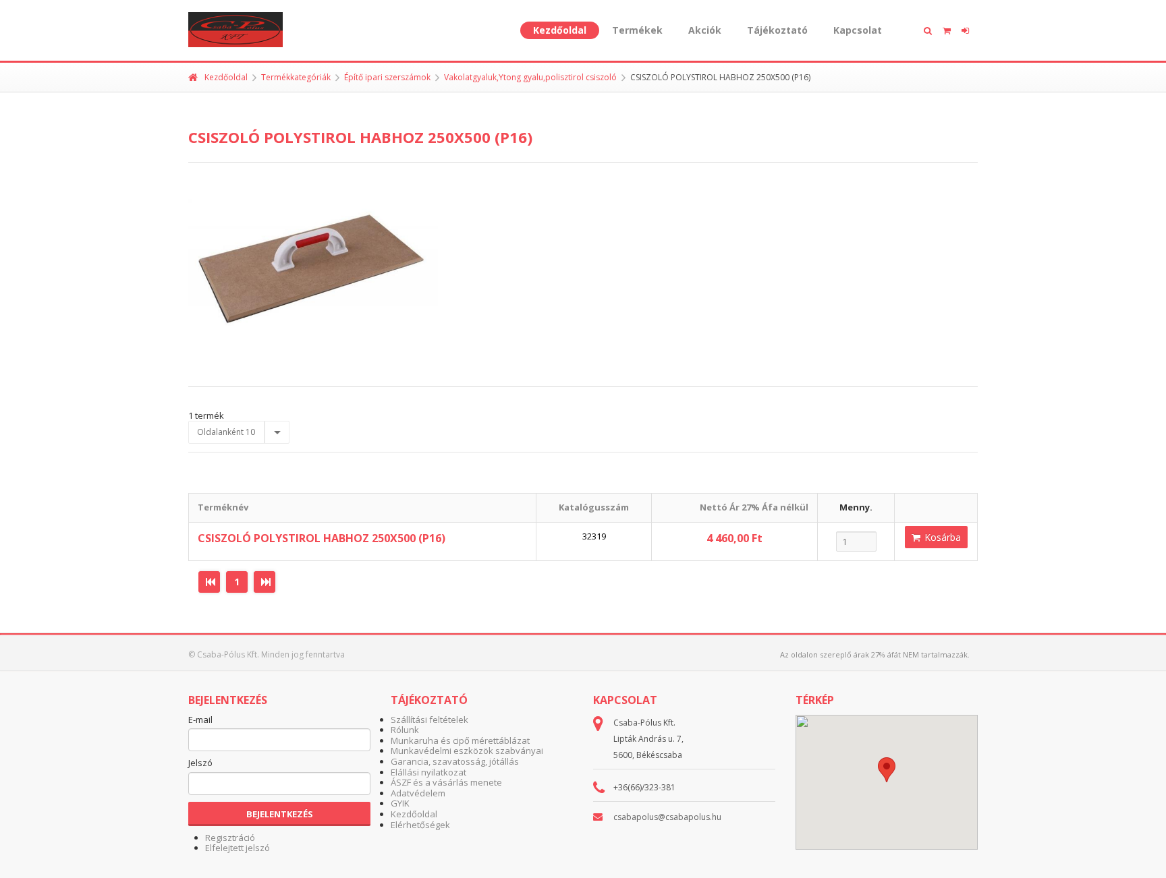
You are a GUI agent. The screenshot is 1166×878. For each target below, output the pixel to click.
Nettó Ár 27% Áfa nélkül (754, 507)
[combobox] (238, 432)
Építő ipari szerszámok (387, 77)
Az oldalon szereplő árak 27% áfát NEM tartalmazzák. (875, 654)
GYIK (400, 803)
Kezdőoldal (559, 30)
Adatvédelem (418, 793)
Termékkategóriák (296, 77)
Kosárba (941, 537)
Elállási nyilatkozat (428, 772)
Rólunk (405, 730)
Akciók (704, 30)
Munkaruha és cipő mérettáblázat (460, 740)
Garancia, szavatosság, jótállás (455, 761)
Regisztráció (230, 837)
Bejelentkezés (279, 814)
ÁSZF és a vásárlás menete (446, 782)
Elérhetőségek (420, 825)
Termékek (637, 30)
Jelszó (200, 763)
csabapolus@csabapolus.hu (667, 817)
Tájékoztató (777, 30)
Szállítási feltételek (429, 719)
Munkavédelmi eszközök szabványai (467, 750)
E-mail (200, 720)
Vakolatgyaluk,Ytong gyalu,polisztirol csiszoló (530, 77)
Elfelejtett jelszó (237, 848)
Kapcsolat (857, 30)
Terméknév (223, 507)
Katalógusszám (594, 507)
